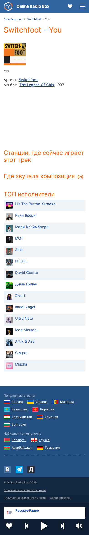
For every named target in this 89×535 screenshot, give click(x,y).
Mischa (21, 364)
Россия (17, 402)
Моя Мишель (26, 330)
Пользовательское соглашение (25, 490)
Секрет (21, 352)
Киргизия (47, 409)
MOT (19, 238)
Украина (41, 402)
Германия (52, 447)
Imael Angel (25, 307)
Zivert (20, 295)
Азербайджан (22, 447)
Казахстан (20, 409)
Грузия (44, 440)
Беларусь (19, 440)
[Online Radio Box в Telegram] (19, 469)
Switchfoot (28, 79)
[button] (44, 525)
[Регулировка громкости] (80, 525)
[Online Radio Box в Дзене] (31, 469)
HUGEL (21, 261)
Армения (51, 417)
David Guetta (26, 272)
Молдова (67, 402)
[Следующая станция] (62, 525)
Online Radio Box (32, 6)
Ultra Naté (24, 318)
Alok (19, 249)
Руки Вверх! (26, 215)
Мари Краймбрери (32, 226)
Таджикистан (22, 417)
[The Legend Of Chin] (15, 54)
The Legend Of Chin (36, 84)
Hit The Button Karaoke (35, 204)
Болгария (19, 424)
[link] (8, 6)
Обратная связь (60, 498)
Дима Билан (26, 284)
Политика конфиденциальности (25, 498)
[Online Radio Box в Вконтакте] (7, 469)
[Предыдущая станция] (26, 525)
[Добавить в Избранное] (9, 525)
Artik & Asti (25, 341)
